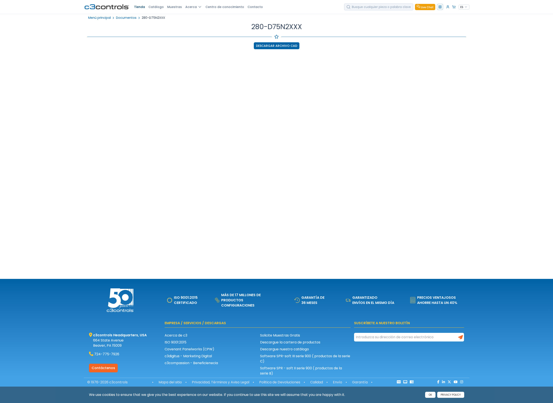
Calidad (316, 382)
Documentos (126, 18)
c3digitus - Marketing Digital (188, 356)
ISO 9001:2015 (175, 342)
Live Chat (427, 7)
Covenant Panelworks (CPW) (189, 349)
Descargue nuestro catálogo (284, 349)
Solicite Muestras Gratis (280, 335)
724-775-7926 (106, 354)
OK (430, 395)
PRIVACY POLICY (451, 395)
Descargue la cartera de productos (290, 342)
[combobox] (464, 7)
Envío (337, 382)
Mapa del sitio (170, 382)
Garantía (360, 382)
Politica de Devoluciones (279, 382)
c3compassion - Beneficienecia (191, 362)
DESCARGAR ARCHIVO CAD (276, 46)
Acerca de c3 (176, 335)
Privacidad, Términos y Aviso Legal (220, 382)
